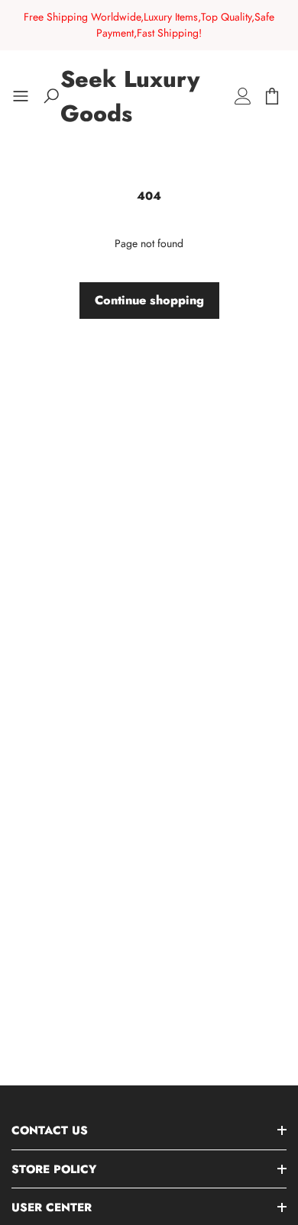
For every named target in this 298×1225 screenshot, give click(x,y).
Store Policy (53, 1169)
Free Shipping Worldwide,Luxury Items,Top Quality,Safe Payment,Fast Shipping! (149, 24)
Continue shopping (149, 300)
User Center (51, 1207)
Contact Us (49, 1130)
